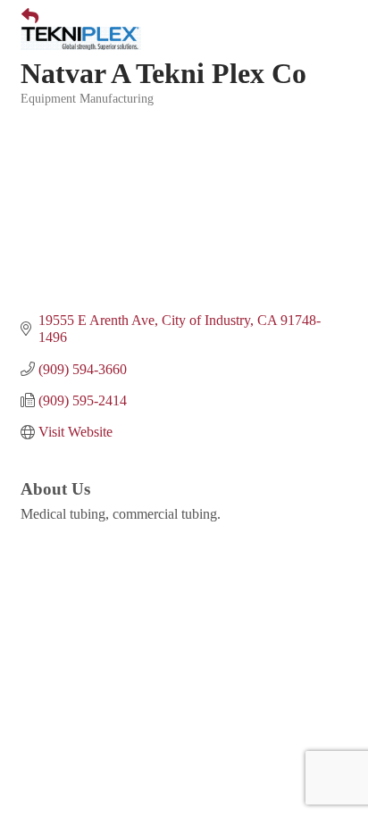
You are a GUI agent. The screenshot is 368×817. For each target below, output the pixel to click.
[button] (22, 17)
